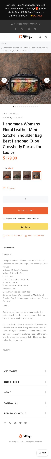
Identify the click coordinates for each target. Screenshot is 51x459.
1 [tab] (13, 106)
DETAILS (37, 16)
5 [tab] (21, 106)
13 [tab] (37, 106)
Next (47, 80)
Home (3, 43)
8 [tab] (27, 106)
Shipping (10, 188)
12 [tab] (35, 106)
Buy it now (25, 227)
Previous (4, 80)
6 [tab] (23, 106)
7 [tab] (25, 106)
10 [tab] (31, 106)
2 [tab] (15, 106)
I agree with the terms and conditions (22, 218)
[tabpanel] (25, 78)
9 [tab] (29, 106)
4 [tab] (19, 106)
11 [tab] (33, 106)
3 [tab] (17, 106)
